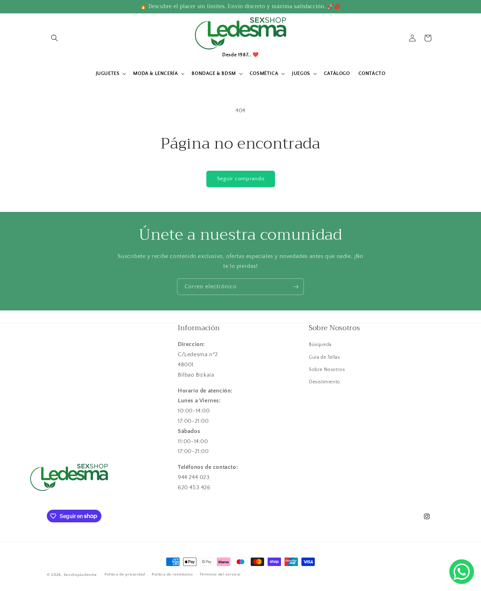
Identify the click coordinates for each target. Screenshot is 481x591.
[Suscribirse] (296, 286)
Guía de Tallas (324, 357)
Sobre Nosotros (327, 369)
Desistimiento (324, 382)
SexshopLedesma (80, 575)
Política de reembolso (172, 574)
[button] (54, 38)
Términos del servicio (220, 574)
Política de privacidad (125, 574)
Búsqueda (320, 344)
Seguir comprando (240, 179)
